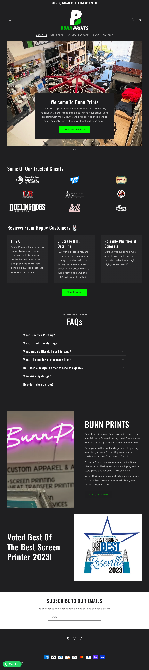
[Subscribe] (97, 617)
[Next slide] (81, 149)
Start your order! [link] (98, 494)
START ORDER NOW (74, 129)
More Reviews (74, 292)
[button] (10, 20)
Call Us (13, 664)
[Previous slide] (68, 149)
